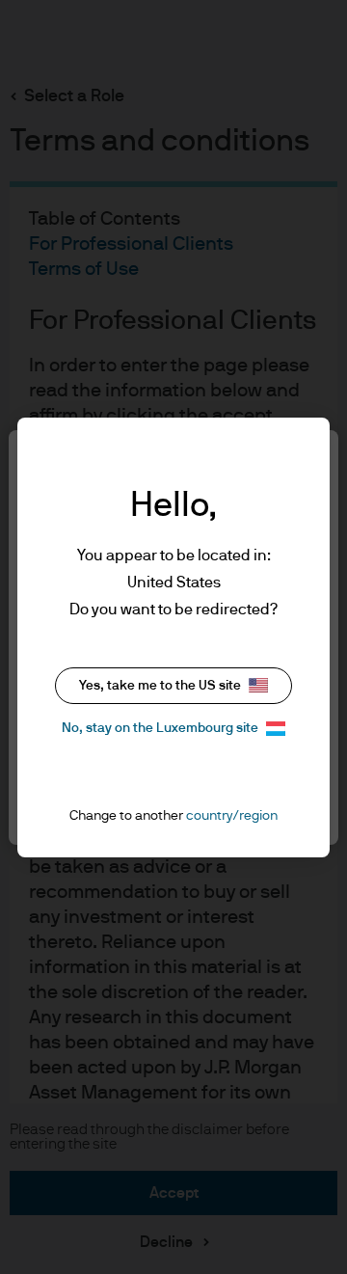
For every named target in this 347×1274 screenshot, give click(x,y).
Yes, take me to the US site (160, 685)
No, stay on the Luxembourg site (160, 728)
